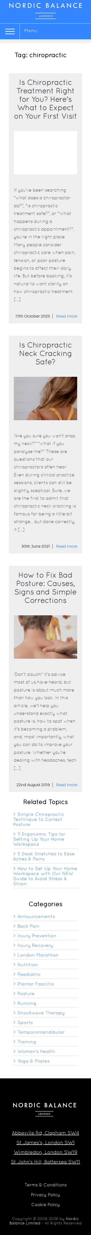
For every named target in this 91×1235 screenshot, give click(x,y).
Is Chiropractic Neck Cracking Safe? (45, 353)
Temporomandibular (41, 1032)
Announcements (36, 916)
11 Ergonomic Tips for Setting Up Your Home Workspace (39, 839)
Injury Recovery (35, 945)
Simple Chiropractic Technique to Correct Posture (38, 819)
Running (26, 1003)
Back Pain (28, 926)
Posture (26, 993)
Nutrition (27, 964)
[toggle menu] (10, 31)
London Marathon (38, 954)
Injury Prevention (37, 935)
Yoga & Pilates (33, 1060)
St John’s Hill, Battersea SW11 (45, 1161)
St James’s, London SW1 (46, 1142)
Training (26, 1041)
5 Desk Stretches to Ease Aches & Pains (44, 856)
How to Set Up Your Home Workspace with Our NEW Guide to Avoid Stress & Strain (45, 876)
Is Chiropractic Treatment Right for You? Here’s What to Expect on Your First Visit (45, 99)
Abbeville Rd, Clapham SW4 (45, 1132)
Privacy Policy (45, 1194)
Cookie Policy (45, 1204)
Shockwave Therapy (41, 1012)
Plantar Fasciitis (35, 983)
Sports (25, 1022)
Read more (66, 316)
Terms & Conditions (46, 1184)
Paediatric (29, 974)
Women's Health (36, 1051)
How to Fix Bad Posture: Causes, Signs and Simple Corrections (45, 587)
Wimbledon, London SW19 (45, 1152)
